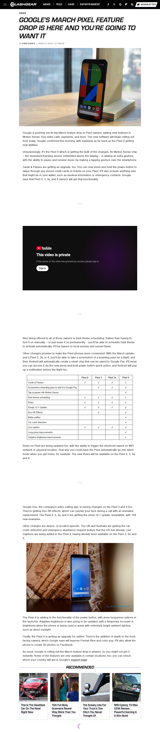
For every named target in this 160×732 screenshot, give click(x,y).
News (46, 4)
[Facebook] (108, 4)
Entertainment (90, 4)
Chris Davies (28, 43)
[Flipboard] (126, 4)
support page (79, 659)
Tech (59, 4)
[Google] (120, 4)
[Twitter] (114, 4)
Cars (71, 4)
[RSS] (132, 4)
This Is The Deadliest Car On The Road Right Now (33, 708)
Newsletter (148, 4)
